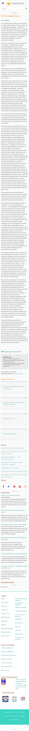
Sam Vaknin (5, 20)
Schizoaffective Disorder (19, 638)
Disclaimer (22, 716)
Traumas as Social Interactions (13, 351)
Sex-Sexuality (19, 634)
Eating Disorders (6, 632)
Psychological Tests (9, 434)
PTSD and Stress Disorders (20, 615)
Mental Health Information (8, 655)
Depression (4, 621)
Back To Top (4, 587)
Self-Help (18, 626)
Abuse (3, 598)
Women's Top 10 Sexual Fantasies (10, 495)
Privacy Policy (15, 716)
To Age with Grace (9, 418)
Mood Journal (5, 670)
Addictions (4, 606)
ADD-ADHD (4, 602)
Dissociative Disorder (7, 628)
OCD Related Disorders (19, 604)
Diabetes (3, 625)
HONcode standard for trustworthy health (21, 683)
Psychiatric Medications (8, 651)
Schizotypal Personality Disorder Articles (14, 471)
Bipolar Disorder (5, 617)
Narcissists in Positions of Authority (12, 448)
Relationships (19, 619)
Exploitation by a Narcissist (10, 468)
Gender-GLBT (5, 636)
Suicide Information (6, 663)
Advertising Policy (14, 719)
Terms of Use (7, 716)
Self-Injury (18, 630)
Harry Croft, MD (18, 374)
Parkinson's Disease (20, 607)
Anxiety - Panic (5, 613)
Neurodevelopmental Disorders (21, 599)
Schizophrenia (19, 623)
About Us (11, 712)
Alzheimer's (4, 610)
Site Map (6, 712)
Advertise (22, 712)
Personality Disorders (21, 611)
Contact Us (17, 712)
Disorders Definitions (7, 648)
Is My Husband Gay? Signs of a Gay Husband (13, 524)
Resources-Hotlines (6, 659)
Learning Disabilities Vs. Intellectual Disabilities (14, 554)
